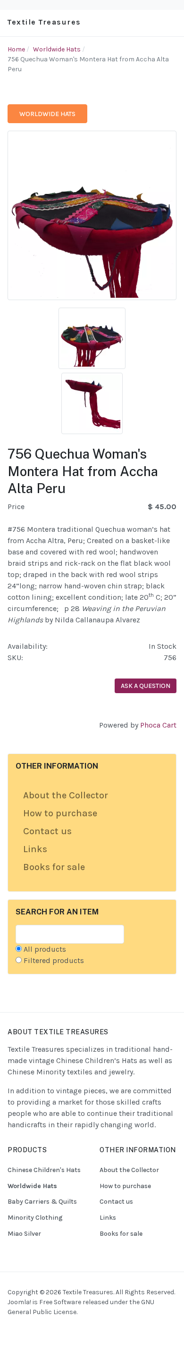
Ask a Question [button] (145, 686)
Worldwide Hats (47, 114)
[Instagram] (25, 1329)
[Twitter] (49, 1329)
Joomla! (19, 1302)
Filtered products (54, 960)
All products (45, 949)
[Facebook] (13, 1329)
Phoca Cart (158, 725)
